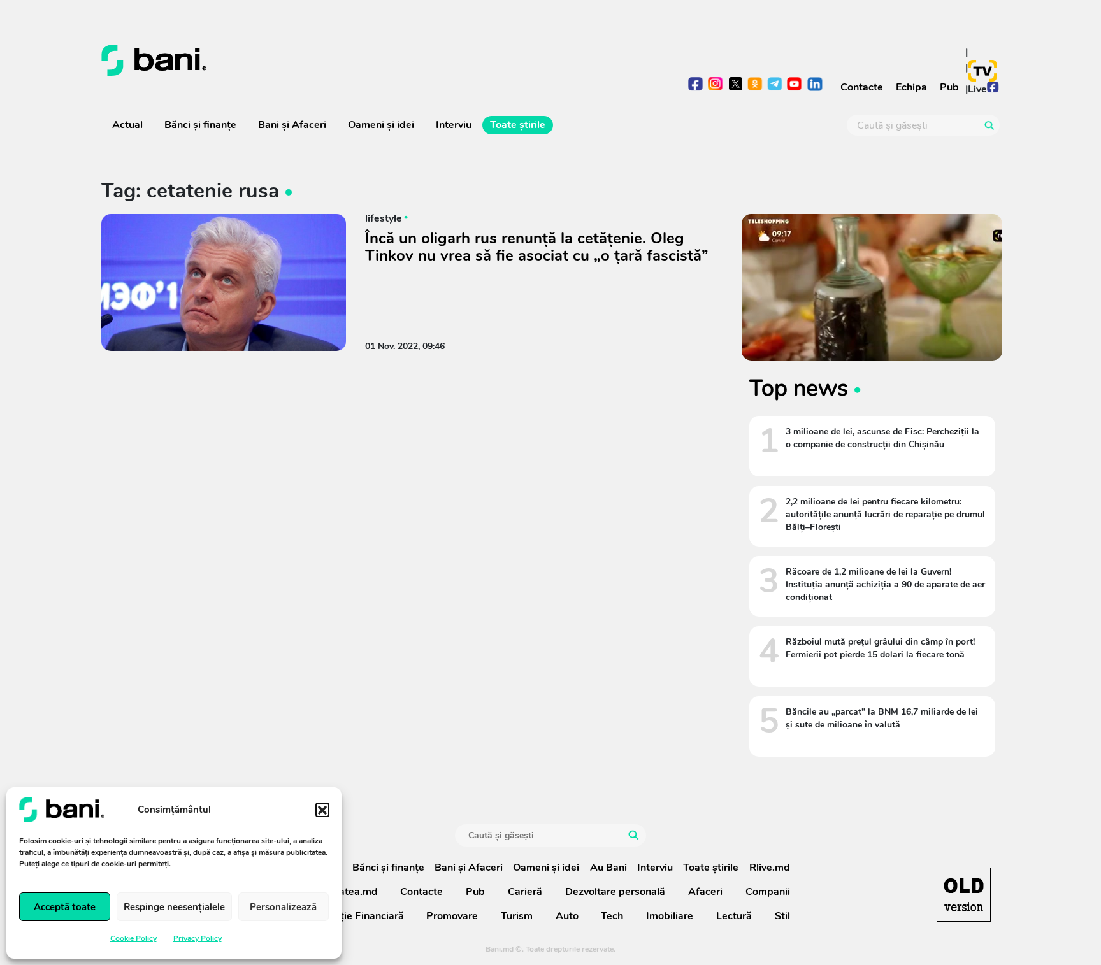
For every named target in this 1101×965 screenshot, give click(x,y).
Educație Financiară (358, 916)
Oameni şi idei (381, 125)
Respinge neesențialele (174, 907)
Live (977, 89)
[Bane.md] (321, 60)
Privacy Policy (197, 938)
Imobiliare (669, 916)
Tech (612, 916)
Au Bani (608, 868)
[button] (322, 809)
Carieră (525, 892)
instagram (716, 85)
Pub (949, 87)
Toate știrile (517, 125)
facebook (696, 85)
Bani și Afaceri (292, 125)
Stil (782, 916)
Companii (767, 892)
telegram (775, 85)
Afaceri (705, 892)
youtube (795, 85)
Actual (127, 125)
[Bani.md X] (736, 84)
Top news (798, 388)
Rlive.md (769, 868)
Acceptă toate (65, 907)
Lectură (734, 916)
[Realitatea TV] (982, 71)
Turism (517, 916)
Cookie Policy (133, 938)
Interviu (453, 125)
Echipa (911, 87)
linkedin (815, 85)
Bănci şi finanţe (200, 125)
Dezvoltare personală (615, 892)
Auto (567, 916)
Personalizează (283, 907)
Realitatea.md (345, 892)
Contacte (861, 87)
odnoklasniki (755, 85)
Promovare (452, 916)
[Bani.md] (964, 895)
